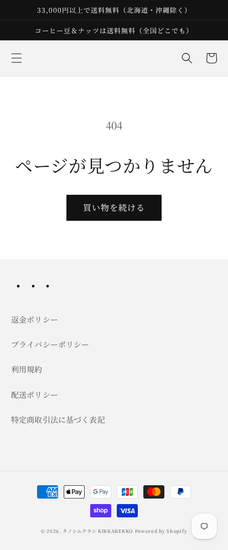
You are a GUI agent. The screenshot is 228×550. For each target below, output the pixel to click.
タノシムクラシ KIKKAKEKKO (98, 530)
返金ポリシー (34, 319)
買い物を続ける (114, 207)
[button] (16, 58)
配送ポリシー (34, 394)
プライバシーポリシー (50, 344)
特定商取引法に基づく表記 (58, 419)
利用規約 (27, 369)
